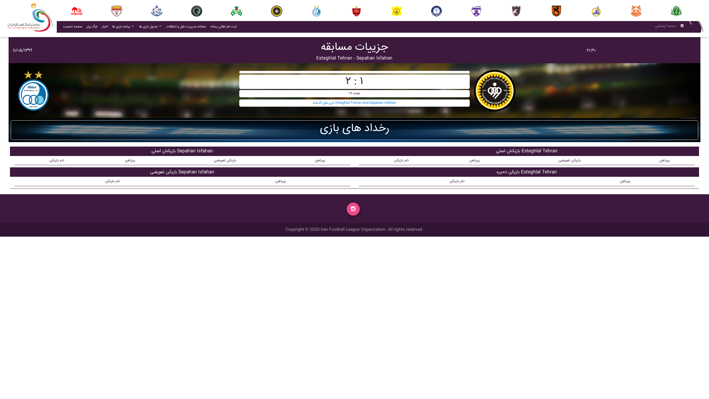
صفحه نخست (72, 26)
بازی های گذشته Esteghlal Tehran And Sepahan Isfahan (354, 103)
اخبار (106, 26)
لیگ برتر (92, 26)
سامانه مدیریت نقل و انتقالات (187, 26)
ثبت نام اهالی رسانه (224, 26)
